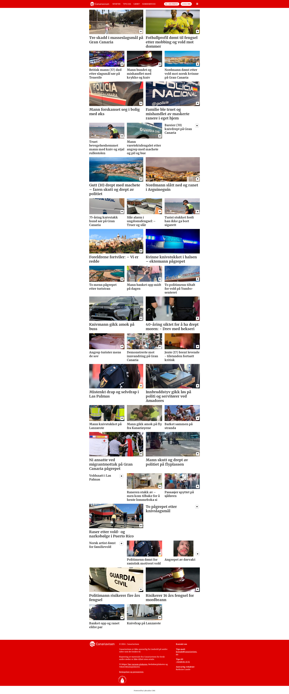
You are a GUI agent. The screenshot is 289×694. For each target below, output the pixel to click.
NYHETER (116, 4)
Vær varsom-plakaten (137, 664)
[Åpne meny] (197, 4)
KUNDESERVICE (149, 4)
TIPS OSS (127, 4)
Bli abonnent (171, 4)
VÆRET (136, 4)
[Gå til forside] (100, 4)
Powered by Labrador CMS (144, 691)
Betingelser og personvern (131, 672)
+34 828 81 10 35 (183, 662)
